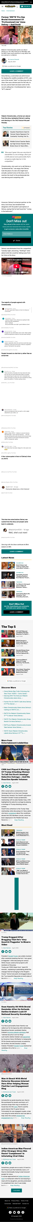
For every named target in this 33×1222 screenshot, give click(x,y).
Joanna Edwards (14, 59)
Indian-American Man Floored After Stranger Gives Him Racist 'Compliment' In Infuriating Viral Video (16, 1152)
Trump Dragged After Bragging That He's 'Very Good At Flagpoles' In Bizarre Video (16, 941)
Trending (19, 582)
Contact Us (25, 1203)
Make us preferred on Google (12, 66)
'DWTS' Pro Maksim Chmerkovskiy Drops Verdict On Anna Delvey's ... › (17, 720)
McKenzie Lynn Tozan (9, 1092)
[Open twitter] (14, 1212)
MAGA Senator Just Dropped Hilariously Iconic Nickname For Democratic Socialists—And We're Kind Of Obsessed (23, 836)
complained (12, 813)
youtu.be (9, 275)
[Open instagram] (22, 1212)
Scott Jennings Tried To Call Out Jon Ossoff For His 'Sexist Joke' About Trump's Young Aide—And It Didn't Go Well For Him (23, 855)
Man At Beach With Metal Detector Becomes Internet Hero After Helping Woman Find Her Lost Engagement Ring (15, 1083)
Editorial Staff (16, 1203)
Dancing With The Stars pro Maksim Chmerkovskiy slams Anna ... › (15, 697)
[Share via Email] (9, 786)
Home (3, 10)
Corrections (7, 1203)
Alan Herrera (7, 783)
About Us (7, 1200)
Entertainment (11, 10)
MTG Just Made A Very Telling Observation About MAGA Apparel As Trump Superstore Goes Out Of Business (23, 864)
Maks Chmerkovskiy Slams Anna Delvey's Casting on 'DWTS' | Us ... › (17, 709)
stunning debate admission (17, 1032)
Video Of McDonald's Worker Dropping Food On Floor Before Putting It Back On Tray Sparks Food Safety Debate (14, 2)
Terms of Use (24, 1200)
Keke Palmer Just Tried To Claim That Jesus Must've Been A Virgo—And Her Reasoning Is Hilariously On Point (23, 568)
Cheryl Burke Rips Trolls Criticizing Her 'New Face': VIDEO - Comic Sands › (17, 692)
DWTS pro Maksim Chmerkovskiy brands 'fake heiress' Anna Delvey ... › (17, 726)
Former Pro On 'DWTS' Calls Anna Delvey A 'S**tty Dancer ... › (17, 703)
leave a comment (16, 71)
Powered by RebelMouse (16, 1219)
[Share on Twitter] (6, 786)
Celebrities (19, 563)
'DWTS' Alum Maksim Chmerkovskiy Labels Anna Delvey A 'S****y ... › (16, 732)
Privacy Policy (15, 1200)
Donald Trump (20, 840)
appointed (26, 1037)
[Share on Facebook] (2, 786)
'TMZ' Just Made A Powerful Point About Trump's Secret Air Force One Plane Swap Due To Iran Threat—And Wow (23, 874)
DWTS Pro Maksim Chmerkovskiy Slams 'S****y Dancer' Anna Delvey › (17, 714)
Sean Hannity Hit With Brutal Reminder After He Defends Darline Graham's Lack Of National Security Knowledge (16, 1010)
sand (15, 1107)
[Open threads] (18, 1212)
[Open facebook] (10, 1212)
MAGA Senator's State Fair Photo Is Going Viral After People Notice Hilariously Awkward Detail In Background (22, 644)
